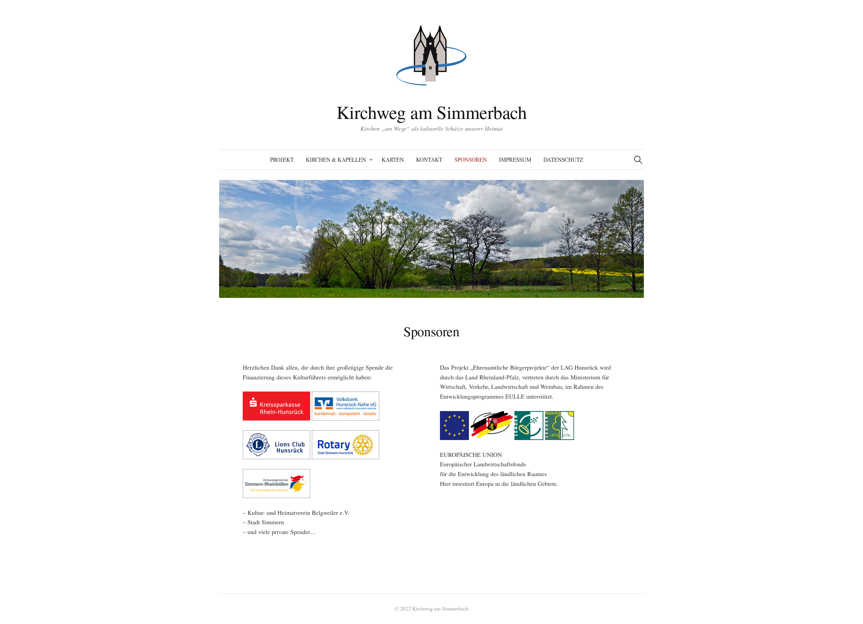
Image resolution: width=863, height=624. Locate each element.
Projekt (282, 159)
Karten (393, 159)
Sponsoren (470, 159)
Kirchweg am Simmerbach (431, 112)
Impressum (515, 159)
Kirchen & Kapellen (336, 159)
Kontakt (429, 159)
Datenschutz (563, 159)
